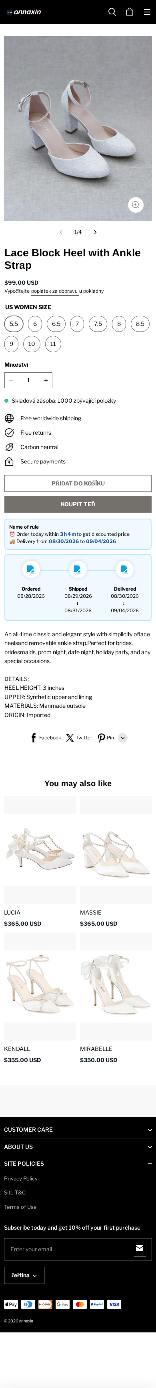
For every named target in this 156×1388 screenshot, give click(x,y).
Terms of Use (20, 1207)
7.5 (98, 323)
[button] (147, 12)
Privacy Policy (21, 1178)
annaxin (26, 1320)
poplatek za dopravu (55, 291)
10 (31, 343)
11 (53, 343)
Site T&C (15, 1192)
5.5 (14, 323)
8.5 (140, 323)
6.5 (56, 323)
